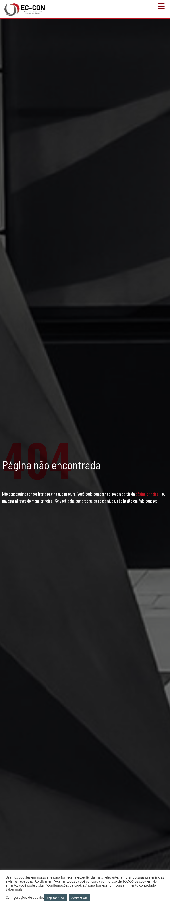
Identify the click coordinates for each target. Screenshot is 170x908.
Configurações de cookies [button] (25, 897)
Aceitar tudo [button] (79, 898)
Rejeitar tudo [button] (55, 898)
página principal (147, 494)
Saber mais (14, 889)
